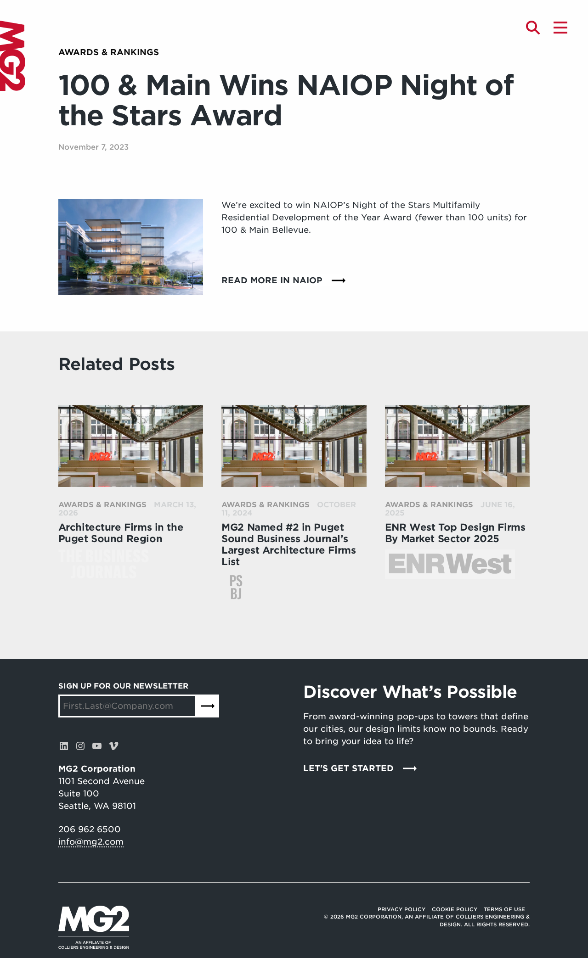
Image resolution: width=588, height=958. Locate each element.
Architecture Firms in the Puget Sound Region (121, 532)
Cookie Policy (454, 909)
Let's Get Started (348, 768)
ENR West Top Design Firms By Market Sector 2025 (455, 532)
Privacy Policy (401, 909)
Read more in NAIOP (271, 280)
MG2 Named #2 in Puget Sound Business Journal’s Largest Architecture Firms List (288, 544)
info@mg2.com (91, 841)
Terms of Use (504, 909)
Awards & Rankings (108, 52)
